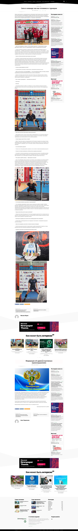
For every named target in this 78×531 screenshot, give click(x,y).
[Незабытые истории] (17, 506)
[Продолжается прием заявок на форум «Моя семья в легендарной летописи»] (17, 510)
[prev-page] (38, 357)
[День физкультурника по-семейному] (17, 343)
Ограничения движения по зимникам (24, 502)
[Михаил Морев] (32, 10)
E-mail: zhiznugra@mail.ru (32, 524)
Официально (53, 16)
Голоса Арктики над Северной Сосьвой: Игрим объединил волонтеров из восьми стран (56, 70)
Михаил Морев (36, 10)
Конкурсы (52, 60)
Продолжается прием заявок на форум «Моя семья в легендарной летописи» (24, 510)
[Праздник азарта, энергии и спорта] (31, 343)
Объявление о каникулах (55, 20)
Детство (38, 6)
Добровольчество (53, 38)
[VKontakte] (64, 1)
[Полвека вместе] (33, 511)
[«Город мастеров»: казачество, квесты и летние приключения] (60, 343)
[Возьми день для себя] (57, 84)
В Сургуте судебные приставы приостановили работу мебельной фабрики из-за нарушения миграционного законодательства (56, 30)
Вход (29, 526)
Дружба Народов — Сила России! (40, 506)
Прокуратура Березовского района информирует (39, 310)
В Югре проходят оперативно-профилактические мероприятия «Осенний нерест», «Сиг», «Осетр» (41, 502)
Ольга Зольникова (46, 355)
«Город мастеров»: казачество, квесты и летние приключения (61, 350)
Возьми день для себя (55, 17)
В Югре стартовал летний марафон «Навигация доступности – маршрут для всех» (46, 350)
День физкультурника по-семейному (17, 350)
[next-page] (40, 357)
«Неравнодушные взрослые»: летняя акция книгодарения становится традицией (56, 40)
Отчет (31, 526)
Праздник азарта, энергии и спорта (31, 350)
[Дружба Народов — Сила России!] (33, 507)
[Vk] (52, 519)
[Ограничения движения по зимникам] (17, 502)
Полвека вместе (39, 510)
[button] (66, 1)
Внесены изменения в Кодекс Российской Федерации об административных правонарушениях (23, 310)
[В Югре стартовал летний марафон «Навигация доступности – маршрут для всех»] (46, 343)
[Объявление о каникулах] (57, 93)
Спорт (40, 6)
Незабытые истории (23, 505)
